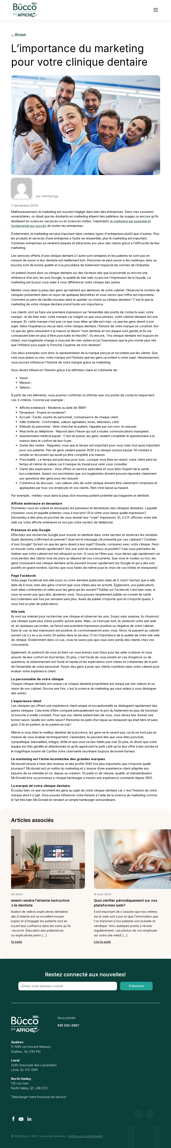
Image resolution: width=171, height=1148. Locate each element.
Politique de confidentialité (85, 1136)
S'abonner (136, 986)
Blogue (18, 34)
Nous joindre (66, 1018)
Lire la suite (108, 946)
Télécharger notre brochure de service (38, 1097)
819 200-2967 (68, 1025)
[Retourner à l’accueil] (25, 1024)
